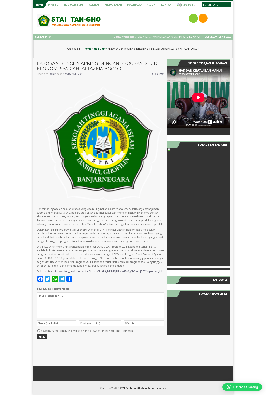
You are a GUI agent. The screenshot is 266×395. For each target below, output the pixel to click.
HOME (39, 4)
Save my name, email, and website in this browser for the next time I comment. (87, 330)
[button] (242, 387)
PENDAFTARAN (113, 4)
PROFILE (53, 4)
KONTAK (166, 4)
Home (87, 48)
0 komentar (158, 73)
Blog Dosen (100, 48)
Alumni (151, 4)
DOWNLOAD (134, 4)
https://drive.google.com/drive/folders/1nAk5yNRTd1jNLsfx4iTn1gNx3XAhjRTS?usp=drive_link (108, 271)
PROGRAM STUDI (73, 4)
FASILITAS (94, 4)
